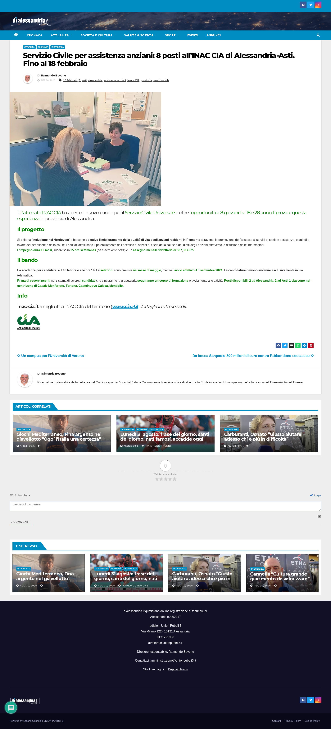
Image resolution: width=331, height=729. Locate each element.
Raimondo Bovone (53, 75)
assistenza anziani (115, 80)
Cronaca (35, 35)
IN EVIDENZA (58, 47)
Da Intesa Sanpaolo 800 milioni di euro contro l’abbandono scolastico (252, 356)
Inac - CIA (133, 80)
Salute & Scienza (139, 35)
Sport (171, 35)
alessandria (95, 80)
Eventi (192, 35)
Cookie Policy (312, 720)
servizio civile (161, 80)
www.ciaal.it (125, 306)
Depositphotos (178, 669)
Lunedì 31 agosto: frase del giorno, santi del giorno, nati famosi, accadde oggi (164, 436)
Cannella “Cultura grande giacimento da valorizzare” (280, 576)
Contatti (276, 720)
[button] (318, 35)
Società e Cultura (96, 35)
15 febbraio (70, 80)
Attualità (60, 35)
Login (317, 495)
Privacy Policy (293, 720)
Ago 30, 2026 (28, 585)
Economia (43, 47)
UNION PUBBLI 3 (53, 720)
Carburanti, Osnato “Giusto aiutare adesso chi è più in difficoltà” (262, 436)
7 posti (83, 80)
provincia (146, 80)
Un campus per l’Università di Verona (52, 356)
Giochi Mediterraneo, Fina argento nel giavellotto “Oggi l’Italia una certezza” (59, 436)
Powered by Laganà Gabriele (26, 720)
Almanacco (127, 429)
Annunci (214, 35)
